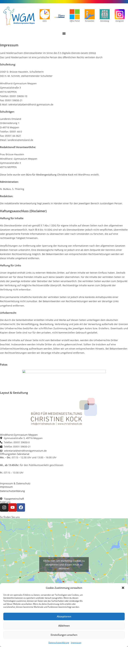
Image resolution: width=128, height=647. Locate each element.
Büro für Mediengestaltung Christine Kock (49, 174)
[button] (123, 587)
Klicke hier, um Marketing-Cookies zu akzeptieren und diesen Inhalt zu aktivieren (64, 564)
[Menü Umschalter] (64, 33)
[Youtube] (12, 507)
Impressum (76, 642)
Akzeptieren (64, 616)
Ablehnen (64, 625)
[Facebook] (21, 507)
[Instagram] (4, 507)
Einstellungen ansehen (64, 634)
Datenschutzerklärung (58, 642)
